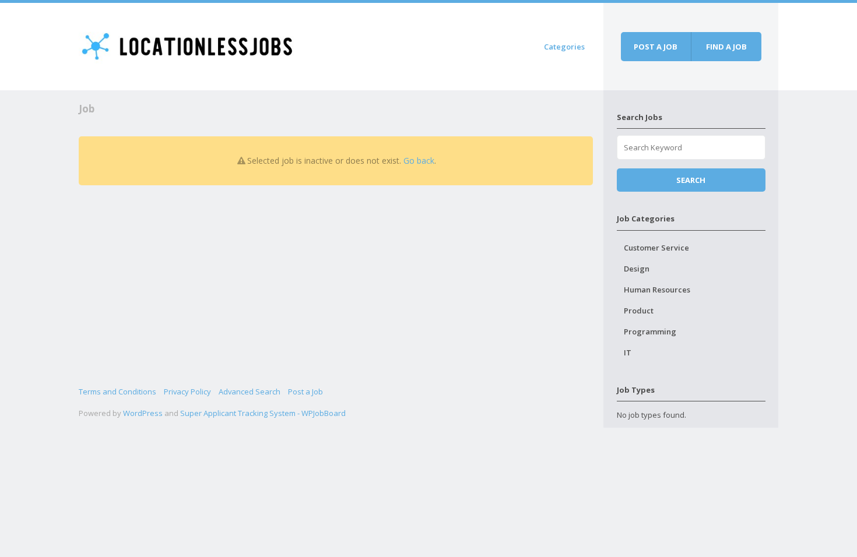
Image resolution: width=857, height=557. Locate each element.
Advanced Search (249, 391)
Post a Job (305, 391)
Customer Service (656, 247)
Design (636, 268)
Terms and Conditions (117, 391)
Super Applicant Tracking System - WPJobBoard (263, 413)
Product (639, 310)
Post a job (655, 46)
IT (627, 352)
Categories (564, 46)
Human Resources (657, 289)
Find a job (726, 46)
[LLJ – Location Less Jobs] (188, 44)
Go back (418, 160)
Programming (650, 331)
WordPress (143, 413)
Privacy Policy (187, 391)
